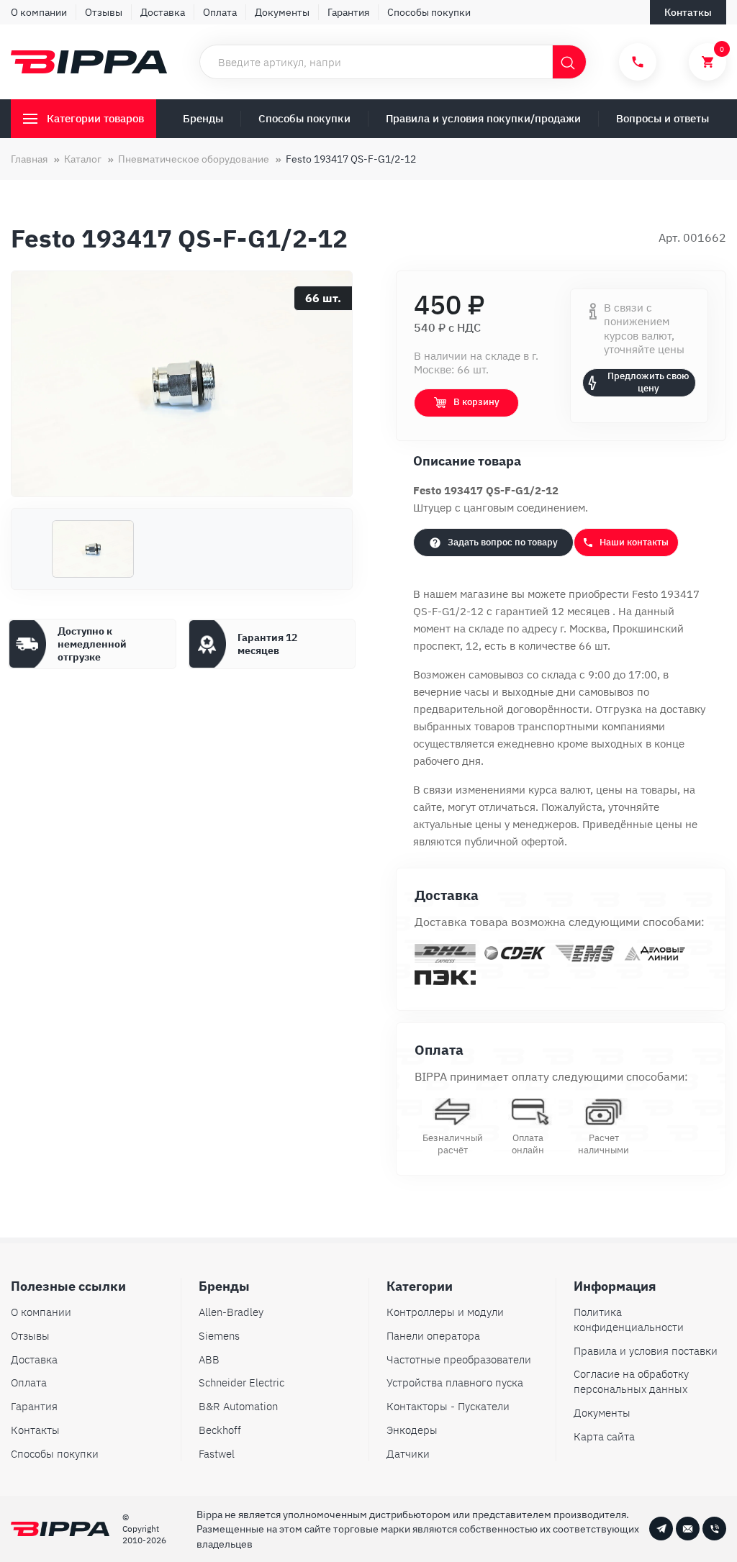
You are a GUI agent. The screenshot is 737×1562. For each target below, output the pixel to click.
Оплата (220, 12)
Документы (282, 12)
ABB (209, 1359)
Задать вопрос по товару (503, 542)
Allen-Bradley (231, 1312)
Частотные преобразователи (458, 1359)
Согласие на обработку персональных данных (631, 1381)
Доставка (162, 12)
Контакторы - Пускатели (448, 1406)
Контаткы (688, 12)
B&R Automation (238, 1406)
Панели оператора (433, 1336)
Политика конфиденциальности (629, 1319)
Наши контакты (634, 542)
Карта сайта (604, 1436)
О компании (39, 12)
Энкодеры (412, 1430)
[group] (182, 383)
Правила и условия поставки (646, 1351)
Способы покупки (429, 12)
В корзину (476, 402)
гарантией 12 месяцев (553, 611)
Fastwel (217, 1454)
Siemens (219, 1336)
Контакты (35, 1430)
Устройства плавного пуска (454, 1382)
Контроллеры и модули (445, 1312)
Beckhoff (220, 1430)
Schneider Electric (241, 1382)
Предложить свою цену (648, 382)
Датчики (408, 1454)
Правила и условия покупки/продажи (483, 118)
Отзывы (103, 12)
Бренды (203, 118)
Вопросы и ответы (662, 118)
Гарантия (348, 12)
